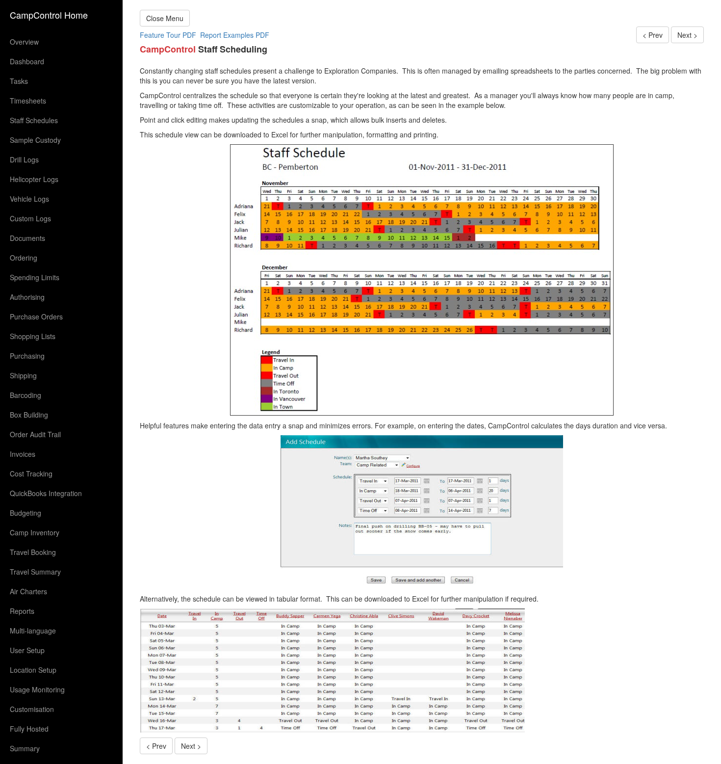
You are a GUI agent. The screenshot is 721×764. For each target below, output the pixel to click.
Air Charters (28, 591)
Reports (22, 611)
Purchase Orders (36, 316)
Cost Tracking (31, 473)
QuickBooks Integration (46, 493)
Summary (25, 748)
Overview (24, 42)
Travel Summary (35, 572)
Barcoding (25, 395)
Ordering (23, 258)
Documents (27, 238)
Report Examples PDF (234, 35)
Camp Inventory (34, 532)
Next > (687, 35)
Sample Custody (35, 140)
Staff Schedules (34, 120)
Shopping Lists (32, 336)
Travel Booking (33, 552)
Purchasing (27, 356)
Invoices (22, 454)
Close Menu (164, 18)
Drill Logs (24, 159)
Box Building (29, 415)
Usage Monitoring (37, 689)
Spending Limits (34, 277)
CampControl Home (49, 14)
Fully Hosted (29, 729)
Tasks (19, 81)
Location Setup (33, 670)
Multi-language (33, 630)
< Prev (653, 35)
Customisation (32, 709)
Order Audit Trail (35, 434)
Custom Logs (30, 218)
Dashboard (27, 61)
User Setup (27, 650)
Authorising (27, 297)
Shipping (23, 375)
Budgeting (25, 513)
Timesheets (28, 100)
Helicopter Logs (34, 179)
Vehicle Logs (29, 199)
